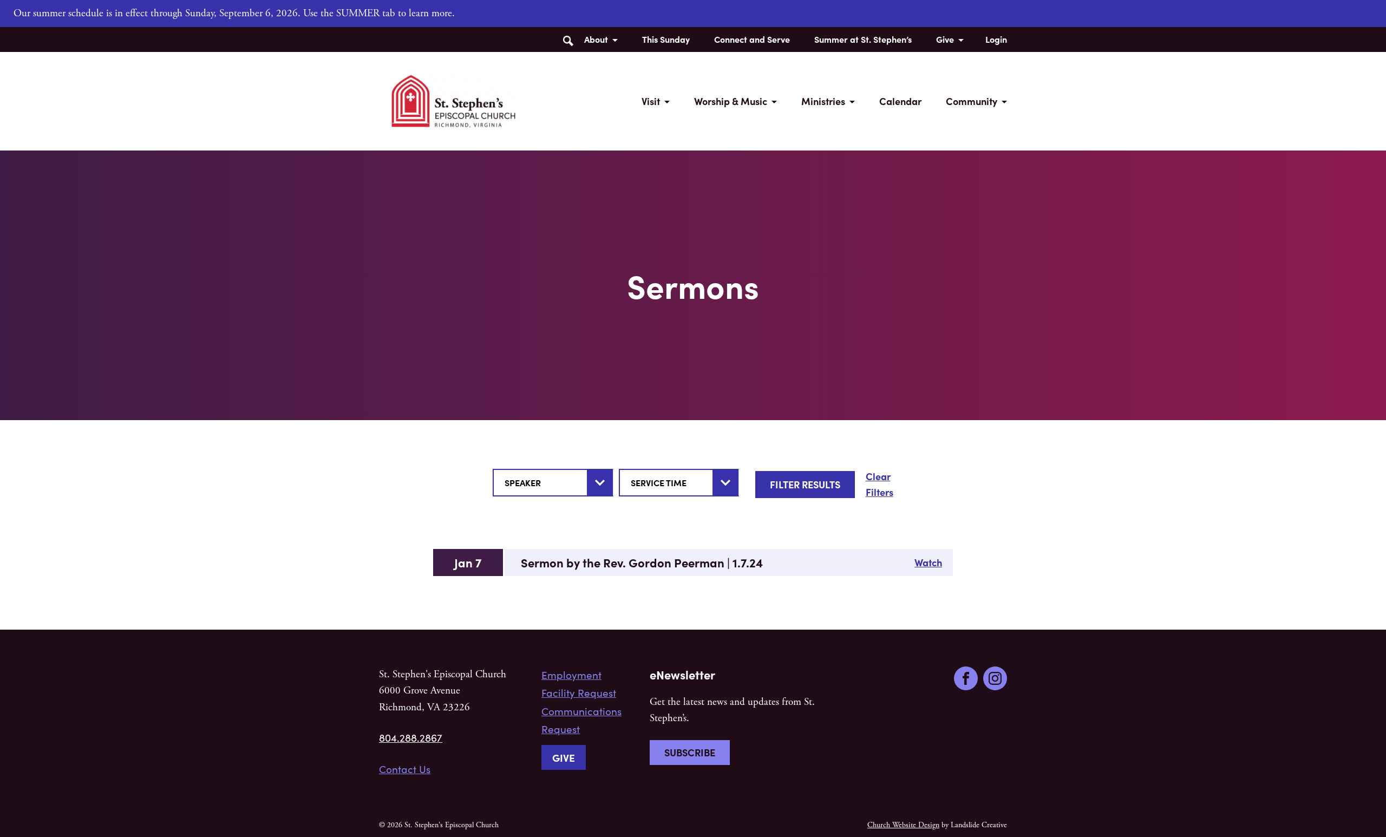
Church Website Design (903, 825)
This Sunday (666, 39)
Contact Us (404, 769)
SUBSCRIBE (689, 752)
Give (945, 39)
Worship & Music (730, 101)
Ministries (823, 101)
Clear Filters (879, 484)
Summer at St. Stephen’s (863, 39)
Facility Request (578, 692)
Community (971, 101)
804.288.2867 (410, 737)
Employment (571, 675)
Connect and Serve (752, 39)
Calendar (900, 101)
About (596, 39)
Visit (651, 101)
